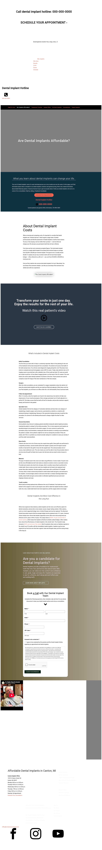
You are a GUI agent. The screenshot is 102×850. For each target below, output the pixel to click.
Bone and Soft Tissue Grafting (67, 780)
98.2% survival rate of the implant (32, 524)
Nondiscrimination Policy (9, 843)
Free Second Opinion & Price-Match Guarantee (38, 808)
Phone (26, 624)
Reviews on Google (64, 792)
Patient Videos (63, 790)
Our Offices (57, 813)
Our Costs (56, 808)
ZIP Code (27, 630)
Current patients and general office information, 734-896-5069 (44, 207)
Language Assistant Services (10, 840)
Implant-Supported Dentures (66, 777)
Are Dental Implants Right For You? (35, 815)
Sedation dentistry (64, 783)
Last (46, 613)
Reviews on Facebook (64, 795)
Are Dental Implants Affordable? (34, 817)
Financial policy (58, 816)
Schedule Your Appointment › (44, 195)
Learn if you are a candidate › (44, 327)
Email (26, 617)
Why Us (56, 805)
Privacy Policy (7, 841)
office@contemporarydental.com (10, 827)
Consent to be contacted (32, 639)
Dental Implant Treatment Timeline (35, 820)
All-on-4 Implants (63, 775)
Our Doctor (57, 810)
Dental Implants (63, 772)
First (26, 613)
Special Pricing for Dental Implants (35, 805)
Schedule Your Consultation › (15, 795)
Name (26, 608)
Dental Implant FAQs (31, 823)
